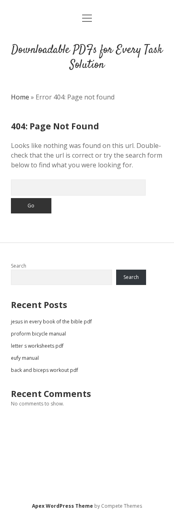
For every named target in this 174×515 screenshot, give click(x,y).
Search (18, 265)
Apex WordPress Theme (62, 505)
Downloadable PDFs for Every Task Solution (87, 57)
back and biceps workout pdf (44, 370)
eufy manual (25, 358)
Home (20, 97)
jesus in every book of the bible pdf (51, 321)
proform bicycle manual (38, 333)
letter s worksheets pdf (37, 345)
